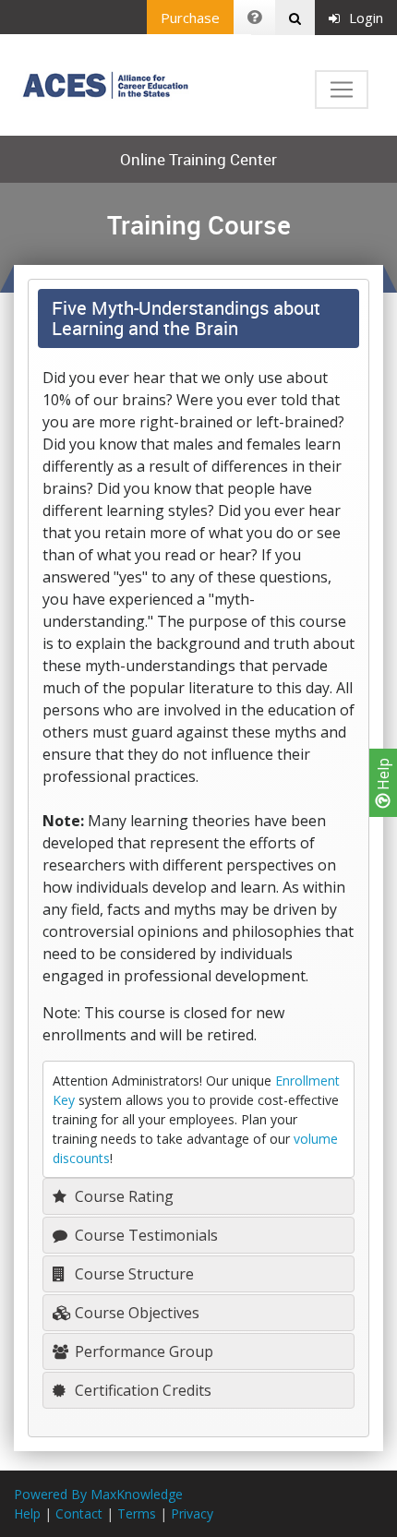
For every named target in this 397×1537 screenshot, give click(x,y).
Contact (78, 1513)
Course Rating (122, 1196)
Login (366, 17)
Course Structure (132, 1274)
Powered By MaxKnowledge (98, 1494)
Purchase (190, 17)
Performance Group (142, 1351)
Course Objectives (135, 1313)
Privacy (192, 1513)
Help (383, 776)
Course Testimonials (144, 1235)
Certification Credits (141, 1390)
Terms (136, 1513)
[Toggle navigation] (341, 89)
